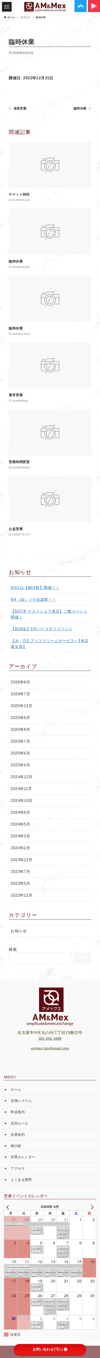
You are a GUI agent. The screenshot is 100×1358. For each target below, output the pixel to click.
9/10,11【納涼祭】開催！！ (35, 588)
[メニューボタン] (7, 7)
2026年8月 (20, 682)
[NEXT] (91, 1206)
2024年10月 (21, 801)
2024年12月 (21, 777)
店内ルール (19, 1123)
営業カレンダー (23, 1157)
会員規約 (18, 1134)
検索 (13, 949)
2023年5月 (20, 883)
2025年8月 (20, 729)
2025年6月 (20, 753)
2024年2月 (20, 848)
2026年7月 (20, 694)
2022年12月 (21, 895)
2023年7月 (20, 872)
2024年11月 (21, 789)
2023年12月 (21, 860)
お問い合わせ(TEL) (48, 1349)
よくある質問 (21, 1180)
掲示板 (16, 1146)
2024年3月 (20, 836)
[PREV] (8, 1206)
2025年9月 (20, 718)
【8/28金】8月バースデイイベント (42, 629)
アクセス (18, 1168)
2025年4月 (20, 765)
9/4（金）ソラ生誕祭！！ (33, 599)
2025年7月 (20, 741)
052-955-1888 (50, 1038)
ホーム (16, 1089)
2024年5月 (20, 824)
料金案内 (18, 1112)
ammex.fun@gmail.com (50, 1048)
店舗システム (21, 1101)
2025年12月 (21, 706)
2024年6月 (20, 812)
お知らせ (19, 931)
